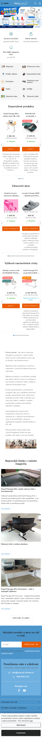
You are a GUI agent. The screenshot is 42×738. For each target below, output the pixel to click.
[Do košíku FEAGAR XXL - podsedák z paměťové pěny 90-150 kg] (31, 149)
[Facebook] (19, 690)
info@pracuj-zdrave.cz (23, 672)
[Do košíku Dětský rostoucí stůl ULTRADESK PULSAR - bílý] (11, 306)
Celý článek (5, 508)
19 (33, 255)
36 (9, 212)
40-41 (26, 212)
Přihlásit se (31, 644)
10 (21, 255)
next (40, 145)
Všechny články (21, 618)
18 (32, 255)
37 (13, 212)
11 (28, 335)
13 (25, 255)
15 (28, 255)
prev (2, 145)
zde (31, 721)
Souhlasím (21, 733)
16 (29, 255)
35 (6, 212)
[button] (2, 16)
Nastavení (21, 725)
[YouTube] (24, 690)
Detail (11, 228)
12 (24, 255)
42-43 (32, 212)
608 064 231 (23, 676)
